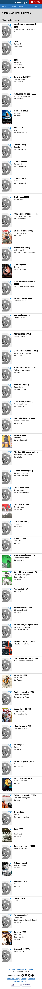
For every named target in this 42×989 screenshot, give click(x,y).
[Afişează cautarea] (40, 6)
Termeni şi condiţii (13, 979)
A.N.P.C (27, 981)
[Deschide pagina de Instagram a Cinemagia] (26, 975)
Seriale (20, 6)
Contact (23, 979)
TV (9, 6)
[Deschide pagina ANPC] (15, 985)
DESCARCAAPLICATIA (37, 2)
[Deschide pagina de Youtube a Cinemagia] (29, 975)
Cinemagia (21, 2)
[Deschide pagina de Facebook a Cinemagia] (22, 975)
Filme (14, 6)
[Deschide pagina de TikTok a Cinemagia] (32, 975)
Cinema (3, 6)
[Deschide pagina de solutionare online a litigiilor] (26, 985)
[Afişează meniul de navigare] (36, 6)
